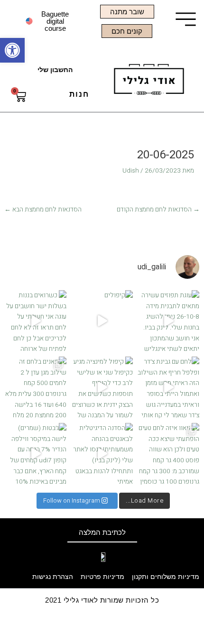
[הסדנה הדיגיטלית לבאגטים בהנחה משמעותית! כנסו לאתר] (102, 454)
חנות (79, 94)
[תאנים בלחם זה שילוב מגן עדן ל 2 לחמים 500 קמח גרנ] (35, 387)
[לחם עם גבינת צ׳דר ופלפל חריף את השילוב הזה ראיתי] (168, 387)
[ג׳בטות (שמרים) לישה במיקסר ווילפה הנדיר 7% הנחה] (35, 454)
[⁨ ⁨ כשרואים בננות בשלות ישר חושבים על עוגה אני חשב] (35, 321)
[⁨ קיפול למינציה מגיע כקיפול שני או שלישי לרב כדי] (102, 387)
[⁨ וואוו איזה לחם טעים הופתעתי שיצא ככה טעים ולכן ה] (168, 454)
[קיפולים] (102, 321)
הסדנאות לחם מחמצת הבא (43, 209)
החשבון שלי (55, 69)
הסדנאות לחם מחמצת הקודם (158, 209)
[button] (12, 50)
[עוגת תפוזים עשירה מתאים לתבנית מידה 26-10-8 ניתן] (168, 321)
